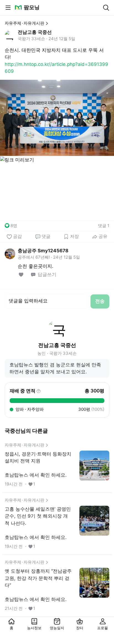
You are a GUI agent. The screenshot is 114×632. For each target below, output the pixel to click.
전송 (100, 301)
